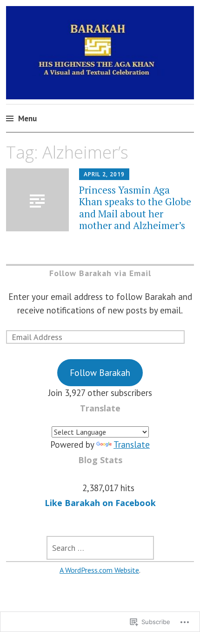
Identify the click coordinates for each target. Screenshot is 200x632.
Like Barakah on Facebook (100, 502)
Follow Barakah (100, 372)
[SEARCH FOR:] (100, 548)
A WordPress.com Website (99, 570)
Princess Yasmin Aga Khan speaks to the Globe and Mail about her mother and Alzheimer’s (135, 207)
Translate (131, 444)
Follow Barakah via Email (100, 273)
